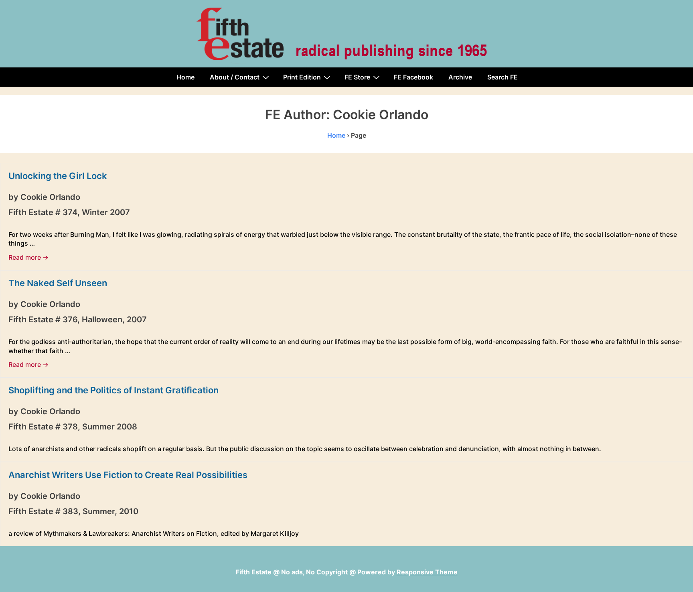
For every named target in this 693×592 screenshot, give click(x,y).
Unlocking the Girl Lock (57, 176)
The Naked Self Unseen (57, 283)
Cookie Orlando (50, 197)
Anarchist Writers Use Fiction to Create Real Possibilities (127, 475)
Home (185, 77)
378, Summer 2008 (100, 426)
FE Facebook (413, 77)
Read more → (28, 257)
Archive (460, 77)
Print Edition (302, 77)
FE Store (357, 77)
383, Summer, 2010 (100, 511)
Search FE (502, 77)
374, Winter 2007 (96, 212)
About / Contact (234, 77)
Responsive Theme (427, 572)
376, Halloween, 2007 (105, 319)
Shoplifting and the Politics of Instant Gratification (113, 390)
